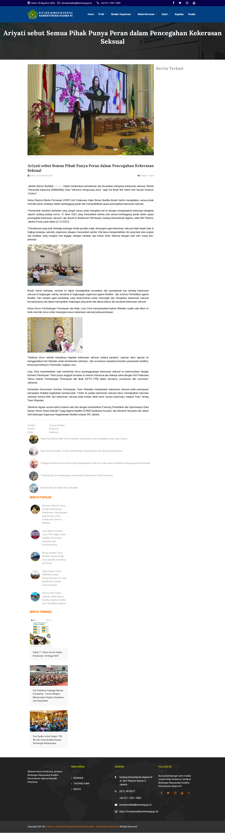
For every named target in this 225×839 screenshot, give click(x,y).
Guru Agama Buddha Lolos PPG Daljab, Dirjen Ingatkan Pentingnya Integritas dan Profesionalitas (54, 538)
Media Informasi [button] (146, 14)
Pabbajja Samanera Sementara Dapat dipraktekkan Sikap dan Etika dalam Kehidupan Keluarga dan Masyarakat (95, 463)
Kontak (191, 14)
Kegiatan (179, 14)
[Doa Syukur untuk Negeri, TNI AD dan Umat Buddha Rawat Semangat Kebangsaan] (49, 721)
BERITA (77, 789)
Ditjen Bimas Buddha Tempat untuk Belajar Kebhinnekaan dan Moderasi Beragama (81, 451)
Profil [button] (101, 14)
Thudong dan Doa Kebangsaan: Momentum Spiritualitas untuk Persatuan (77, 475)
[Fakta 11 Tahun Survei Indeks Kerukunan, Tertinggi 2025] (41, 633)
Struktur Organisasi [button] (121, 14)
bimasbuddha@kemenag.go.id (76, 3)
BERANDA (78, 778)
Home (91, 14)
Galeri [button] (165, 14)
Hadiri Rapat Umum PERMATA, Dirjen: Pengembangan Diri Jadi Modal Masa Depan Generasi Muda (54, 578)
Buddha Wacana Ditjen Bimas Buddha (59, 487)
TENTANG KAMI (81, 783)
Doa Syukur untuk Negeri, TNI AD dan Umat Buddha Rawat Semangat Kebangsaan (47, 740)
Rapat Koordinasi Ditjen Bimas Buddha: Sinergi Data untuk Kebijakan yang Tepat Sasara (84, 438)
